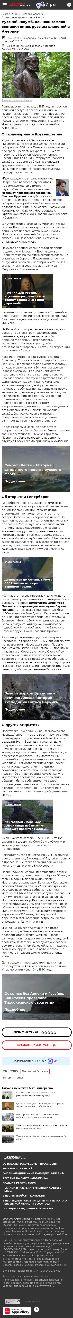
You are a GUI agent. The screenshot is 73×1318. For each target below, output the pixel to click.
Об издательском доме (20, 1163)
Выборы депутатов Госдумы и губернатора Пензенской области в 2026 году (35, 1202)
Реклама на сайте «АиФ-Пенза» (25, 1178)
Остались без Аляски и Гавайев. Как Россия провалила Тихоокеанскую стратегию (34, 997)
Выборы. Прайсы (15, 1195)
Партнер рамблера (32, 1301)
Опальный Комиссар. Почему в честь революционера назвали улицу (36, 1094)
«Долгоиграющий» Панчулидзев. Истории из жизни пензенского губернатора (40, 1104)
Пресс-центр (49, 1163)
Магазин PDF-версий (18, 1168)
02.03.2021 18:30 (11, 14)
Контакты (37, 1195)
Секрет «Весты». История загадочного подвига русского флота (32, 469)
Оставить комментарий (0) (37, 1045)
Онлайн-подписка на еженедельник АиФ (33, 1173)
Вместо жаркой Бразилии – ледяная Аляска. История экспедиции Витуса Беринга (31, 697)
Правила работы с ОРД (19, 1183)
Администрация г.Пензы (17, 100)
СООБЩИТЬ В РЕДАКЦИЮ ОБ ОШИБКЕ (28, 1208)
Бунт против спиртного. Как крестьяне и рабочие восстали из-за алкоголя (37, 1115)
